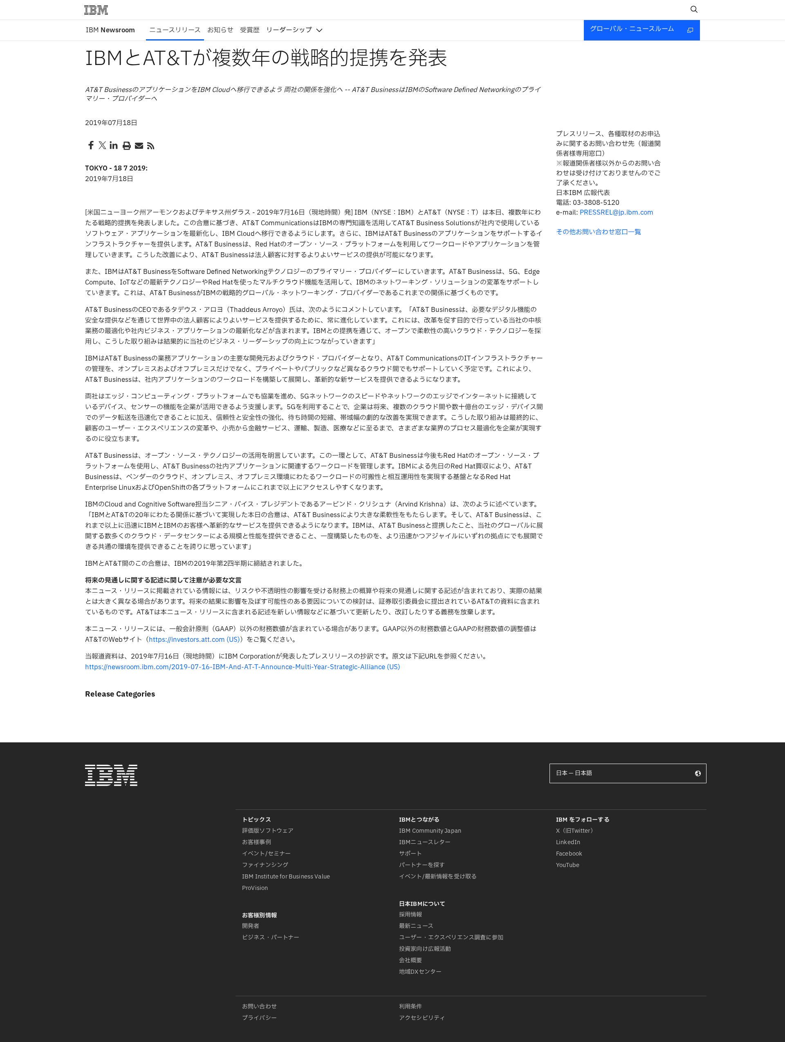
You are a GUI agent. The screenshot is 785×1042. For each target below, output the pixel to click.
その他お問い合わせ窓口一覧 (598, 232)
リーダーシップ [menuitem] (289, 30)
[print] (126, 145)
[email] (138, 145)
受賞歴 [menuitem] (250, 30)
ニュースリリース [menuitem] (175, 30)
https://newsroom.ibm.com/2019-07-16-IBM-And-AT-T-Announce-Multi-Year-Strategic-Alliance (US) (242, 667)
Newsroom (110, 30)
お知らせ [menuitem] (220, 30)
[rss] (150, 145)
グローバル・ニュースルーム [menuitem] (632, 29)
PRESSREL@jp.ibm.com (616, 212)
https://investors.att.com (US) (194, 640)
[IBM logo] (99, 10)
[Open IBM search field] (694, 10)
